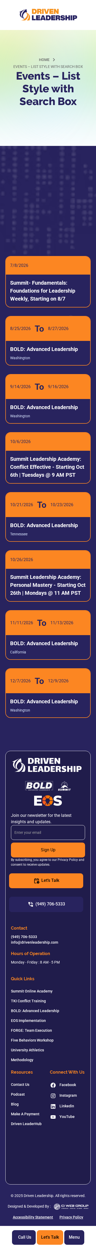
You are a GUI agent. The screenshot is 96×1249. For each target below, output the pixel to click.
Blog (15, 1104)
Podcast (18, 1094)
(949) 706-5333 (24, 937)
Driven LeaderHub (26, 1124)
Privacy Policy (71, 1217)
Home (44, 60)
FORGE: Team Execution (31, 1030)
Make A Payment (25, 1114)
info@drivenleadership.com (34, 942)
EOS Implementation (28, 1020)
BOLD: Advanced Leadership (35, 1011)
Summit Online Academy (32, 991)
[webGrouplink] (71, 1207)
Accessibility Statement (33, 1217)
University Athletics (27, 1050)
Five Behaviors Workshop (32, 1040)
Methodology (22, 1060)
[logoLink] (48, 15)
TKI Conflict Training (28, 1001)
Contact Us (20, 1084)
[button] (74, 1237)
